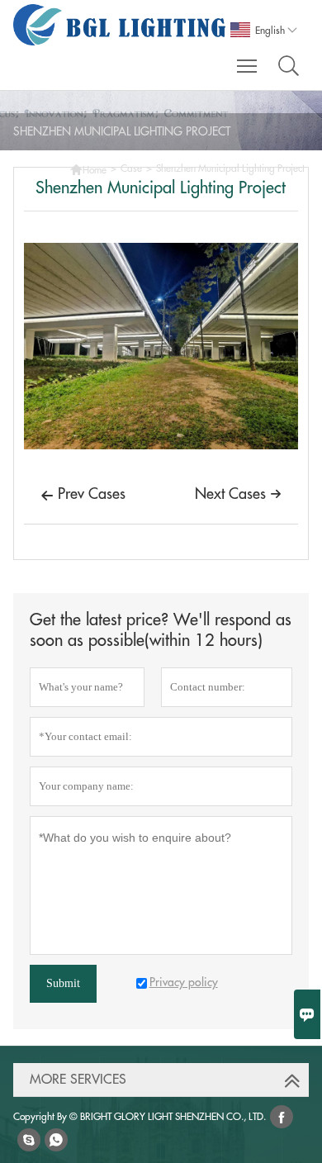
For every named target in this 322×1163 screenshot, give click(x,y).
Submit (63, 983)
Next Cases (238, 494)
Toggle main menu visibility (247, 65)
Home (88, 168)
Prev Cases (82, 494)
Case (131, 168)
